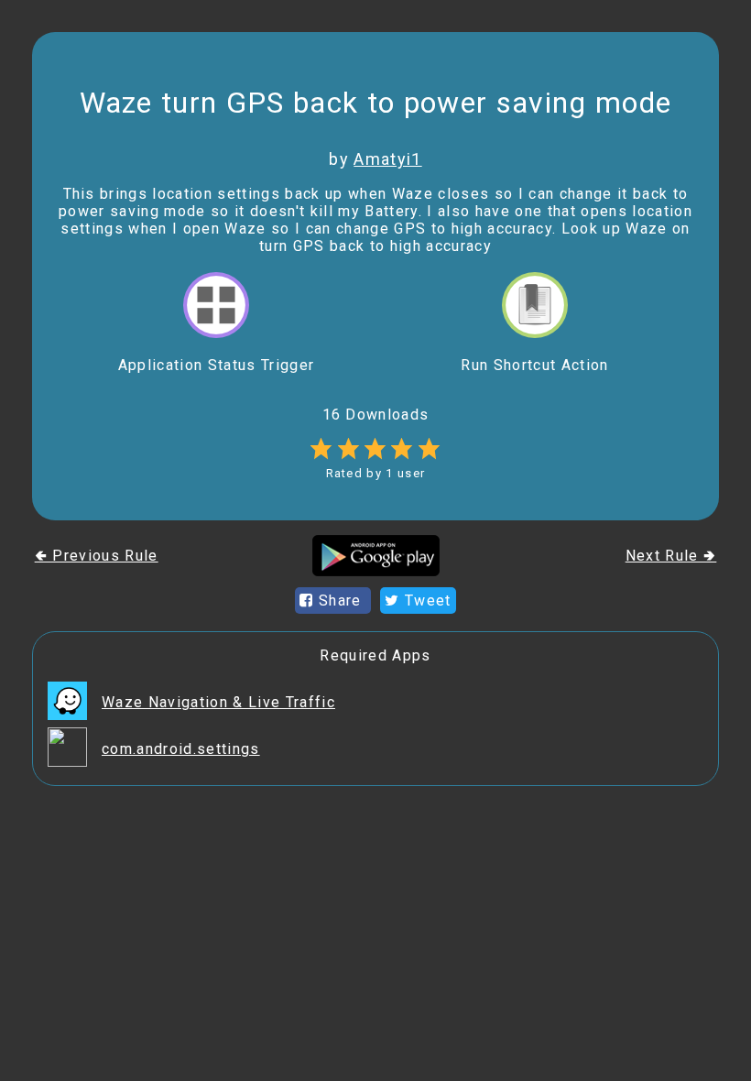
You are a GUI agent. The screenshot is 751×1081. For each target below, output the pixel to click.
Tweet (426, 600)
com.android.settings (181, 749)
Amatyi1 (387, 159)
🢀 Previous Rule (96, 555)
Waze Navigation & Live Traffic (218, 702)
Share (340, 600)
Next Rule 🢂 (671, 555)
